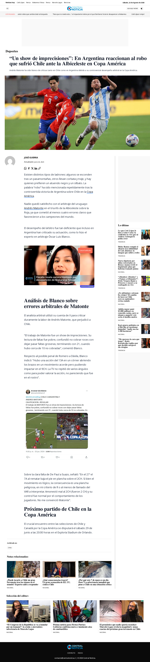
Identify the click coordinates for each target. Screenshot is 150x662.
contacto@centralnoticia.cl (65, 658)
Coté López (20, 2)
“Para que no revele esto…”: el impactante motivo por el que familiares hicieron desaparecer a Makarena (62, 14)
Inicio (80, 653)
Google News (132, 8)
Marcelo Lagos (57, 2)
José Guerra (31, 157)
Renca (28, 2)
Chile (9, 548)
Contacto (71, 653)
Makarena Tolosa (38, 2)
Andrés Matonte (33, 208)
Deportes (12, 51)
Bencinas (67, 2)
